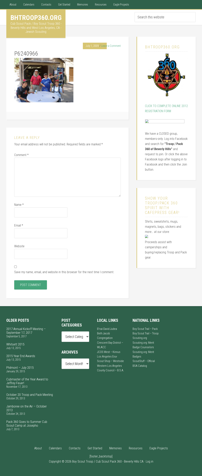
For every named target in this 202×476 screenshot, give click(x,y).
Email (18, 225)
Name (19, 205)
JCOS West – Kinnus (108, 352)
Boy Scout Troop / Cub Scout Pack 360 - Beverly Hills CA (107, 461)
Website (19, 246)
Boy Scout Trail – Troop (146, 333)
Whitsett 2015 (15, 344)
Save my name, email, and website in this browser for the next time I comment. (64, 272)
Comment (21, 155)
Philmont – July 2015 (20, 368)
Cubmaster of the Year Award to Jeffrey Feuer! (27, 381)
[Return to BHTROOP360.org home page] (166, 95)
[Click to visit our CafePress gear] (146, 237)
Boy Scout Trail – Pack (145, 329)
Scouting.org (140, 338)
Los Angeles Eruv (107, 356)
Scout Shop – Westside (110, 361)
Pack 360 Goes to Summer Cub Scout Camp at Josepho (26, 423)
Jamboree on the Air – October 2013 (26, 408)
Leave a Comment (111, 45)
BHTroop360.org (36, 18)
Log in (149, 461)
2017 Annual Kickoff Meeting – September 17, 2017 (26, 331)
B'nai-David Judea (107, 329)
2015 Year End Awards (20, 356)
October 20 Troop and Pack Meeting (29, 395)
